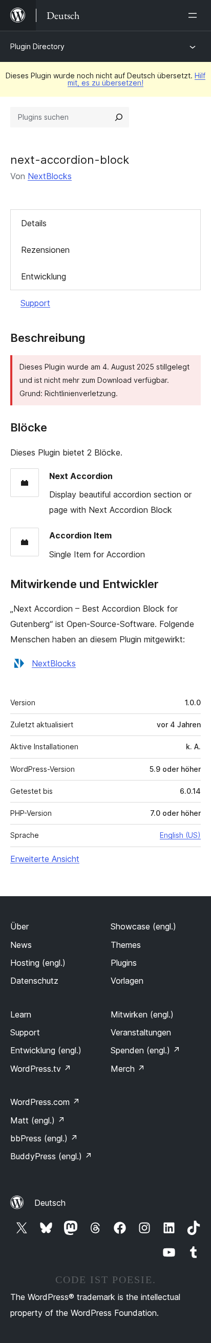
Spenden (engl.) (145, 1050)
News (21, 945)
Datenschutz (34, 981)
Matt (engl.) (37, 1120)
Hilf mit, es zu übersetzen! (136, 79)
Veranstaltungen (141, 1032)
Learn (20, 1014)
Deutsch (50, 1203)
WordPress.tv (40, 1069)
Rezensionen (45, 250)
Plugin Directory (37, 46)
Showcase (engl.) (143, 926)
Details (34, 223)
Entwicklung (43, 276)
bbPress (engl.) (44, 1138)
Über (19, 926)
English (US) (180, 835)
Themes (126, 945)
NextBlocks (50, 176)
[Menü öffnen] (194, 15)
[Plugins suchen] (119, 117)
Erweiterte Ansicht (44, 859)
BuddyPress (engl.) (51, 1156)
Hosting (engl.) (38, 963)
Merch (128, 1069)
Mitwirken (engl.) (142, 1014)
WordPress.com (45, 1102)
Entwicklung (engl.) (45, 1050)
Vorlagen (127, 981)
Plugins (124, 963)
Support (35, 303)
